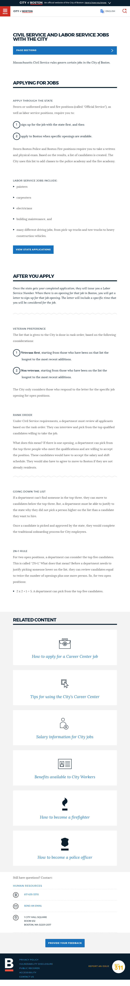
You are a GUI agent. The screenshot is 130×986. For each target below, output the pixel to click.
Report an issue (98, 966)
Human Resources (27, 886)
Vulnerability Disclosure (36, 964)
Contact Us (26, 977)
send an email (33, 906)
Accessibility (27, 973)
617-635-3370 (31, 894)
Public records (29, 968)
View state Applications (33, 250)
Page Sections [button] (26, 50)
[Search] (123, 11)
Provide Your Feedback (65, 943)
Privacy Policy (29, 960)
